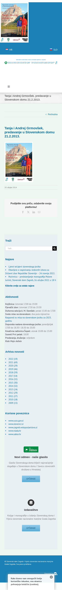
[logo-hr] (31, 60)
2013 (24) (12, 389)
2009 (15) (12, 403)
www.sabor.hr (14, 434)
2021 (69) (12, 362)
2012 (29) (12, 392)
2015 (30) (12, 382)
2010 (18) (12, 399)
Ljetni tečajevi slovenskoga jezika (24, 266)
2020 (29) (12, 365)
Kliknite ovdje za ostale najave (19, 285)
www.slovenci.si (15, 424)
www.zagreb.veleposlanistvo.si (22, 427)
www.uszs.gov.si (15, 420)
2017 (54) (12, 375)
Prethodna (52, 114)
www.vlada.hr (14, 430)
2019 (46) (12, 369)
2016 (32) (12, 379)
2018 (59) (12, 372)
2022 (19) (12, 358)
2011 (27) (12, 396)
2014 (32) (12, 386)
